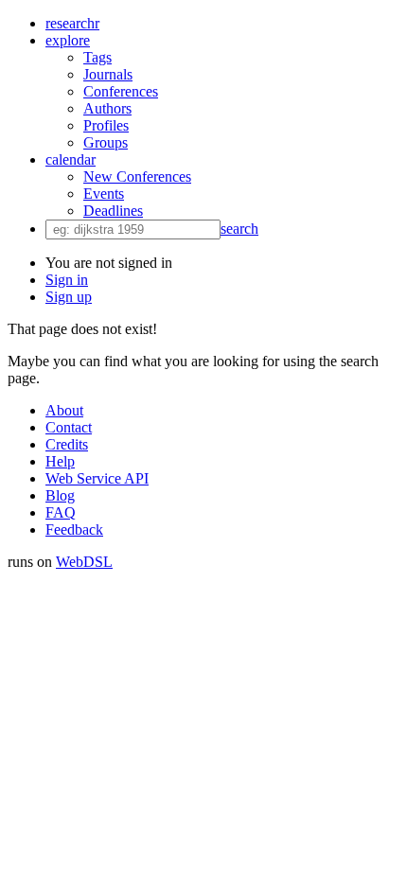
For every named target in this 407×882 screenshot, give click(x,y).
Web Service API (97, 478)
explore (67, 40)
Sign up (68, 297)
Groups (105, 142)
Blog (60, 495)
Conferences (120, 91)
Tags (97, 57)
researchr (72, 23)
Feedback (74, 529)
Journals (108, 74)
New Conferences (137, 176)
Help (60, 461)
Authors (107, 108)
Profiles (106, 125)
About (64, 410)
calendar (70, 159)
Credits (66, 444)
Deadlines (113, 211)
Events (103, 193)
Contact (68, 427)
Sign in (66, 280)
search (239, 228)
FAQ (60, 512)
